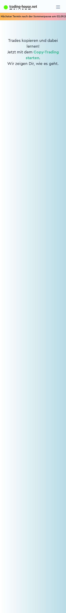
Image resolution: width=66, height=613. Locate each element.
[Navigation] (58, 7)
